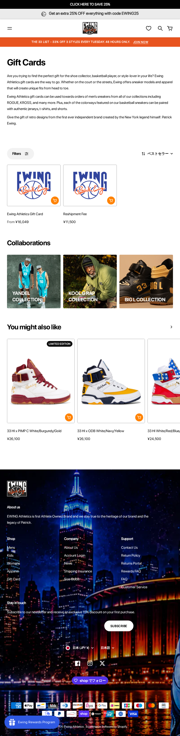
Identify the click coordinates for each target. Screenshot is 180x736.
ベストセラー (158, 154)
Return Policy (130, 555)
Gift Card (13, 579)
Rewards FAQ (131, 571)
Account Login (74, 555)
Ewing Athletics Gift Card (25, 214)
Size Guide (71, 579)
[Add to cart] (55, 200)
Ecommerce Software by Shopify (106, 726)
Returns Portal (131, 563)
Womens (13, 563)
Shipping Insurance (78, 571)
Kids (10, 555)
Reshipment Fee (75, 214)
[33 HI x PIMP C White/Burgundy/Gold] (41, 381)
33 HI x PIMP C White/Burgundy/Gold (34, 431)
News (68, 563)
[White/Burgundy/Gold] (9, 447)
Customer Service (134, 587)
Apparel (12, 571)
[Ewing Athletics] (90, 28)
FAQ (124, 579)
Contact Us (129, 547)
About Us (71, 547)
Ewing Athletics (74, 726)
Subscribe (118, 626)
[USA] (150, 447)
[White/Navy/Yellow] (79, 447)
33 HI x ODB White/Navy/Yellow (100, 431)
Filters (16, 154)
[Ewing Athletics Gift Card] (34, 185)
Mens (11, 547)
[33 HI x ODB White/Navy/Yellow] (111, 381)
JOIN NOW (140, 42)
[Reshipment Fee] (90, 185)
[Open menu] (9, 28)
